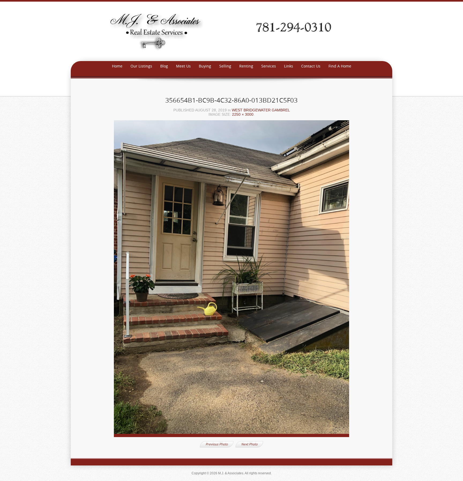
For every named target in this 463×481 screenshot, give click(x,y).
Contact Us (310, 66)
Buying (205, 66)
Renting (246, 66)
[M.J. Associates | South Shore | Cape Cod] (231, 31)
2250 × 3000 (242, 114)
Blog (164, 66)
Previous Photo (217, 444)
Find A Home (339, 66)
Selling (225, 66)
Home (117, 66)
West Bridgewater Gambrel (261, 110)
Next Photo (249, 444)
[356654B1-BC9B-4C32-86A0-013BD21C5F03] (231, 280)
